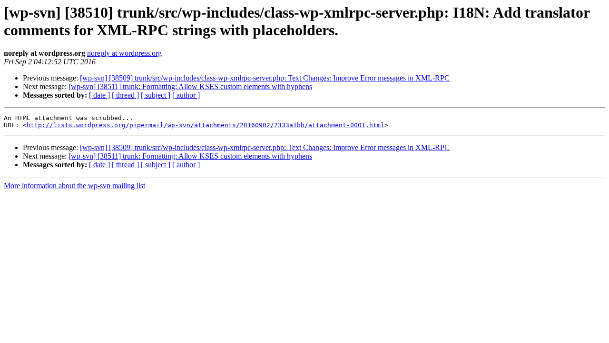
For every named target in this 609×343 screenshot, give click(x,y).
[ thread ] (125, 95)
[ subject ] (155, 95)
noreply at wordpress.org (124, 53)
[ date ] (99, 95)
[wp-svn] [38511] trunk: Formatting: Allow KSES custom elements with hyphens (190, 86)
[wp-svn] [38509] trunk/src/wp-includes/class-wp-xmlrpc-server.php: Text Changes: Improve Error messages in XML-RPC (265, 78)
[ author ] (186, 95)
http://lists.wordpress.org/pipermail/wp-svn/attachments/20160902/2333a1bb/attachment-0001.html (205, 125)
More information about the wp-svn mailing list (74, 186)
